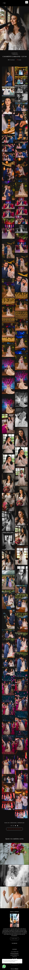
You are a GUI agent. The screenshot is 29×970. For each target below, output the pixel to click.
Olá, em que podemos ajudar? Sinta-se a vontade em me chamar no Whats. (10, 961)
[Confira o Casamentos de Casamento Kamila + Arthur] (14, 854)
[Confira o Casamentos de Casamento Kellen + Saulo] (14, 897)
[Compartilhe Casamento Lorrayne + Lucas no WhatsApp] (13, 825)
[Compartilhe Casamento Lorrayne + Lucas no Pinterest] (17, 825)
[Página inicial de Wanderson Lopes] (4, 3)
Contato (14, 963)
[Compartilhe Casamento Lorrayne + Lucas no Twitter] (15, 825)
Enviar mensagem (15, 953)
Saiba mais (15, 938)
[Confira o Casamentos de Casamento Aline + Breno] (14, 875)
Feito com (14, 968)
